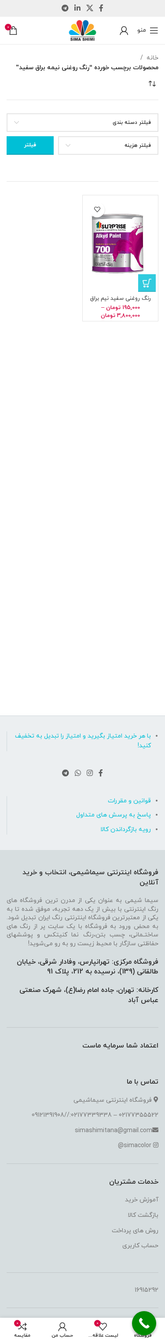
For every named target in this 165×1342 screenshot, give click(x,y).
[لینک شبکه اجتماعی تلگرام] (65, 8)
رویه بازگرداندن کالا (125, 829)
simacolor (137, 1145)
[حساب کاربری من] (124, 30)
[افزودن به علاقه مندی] (97, 209)
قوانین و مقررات (129, 801)
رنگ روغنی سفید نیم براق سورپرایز (120, 301)
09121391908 (48, 1115)
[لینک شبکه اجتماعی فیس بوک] (101, 8)
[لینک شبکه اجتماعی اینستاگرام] (90, 774)
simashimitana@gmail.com (113, 1130)
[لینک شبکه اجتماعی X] (90, 8)
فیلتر (30, 145)
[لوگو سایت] (83, 30)
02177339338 (91, 1115)
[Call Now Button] (144, 1323)
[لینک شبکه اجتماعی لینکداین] (77, 8)
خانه (152, 58)
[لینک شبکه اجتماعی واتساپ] (78, 774)
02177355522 (138, 1115)
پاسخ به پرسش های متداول (113, 815)
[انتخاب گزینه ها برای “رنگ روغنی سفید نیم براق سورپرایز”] (147, 283)
